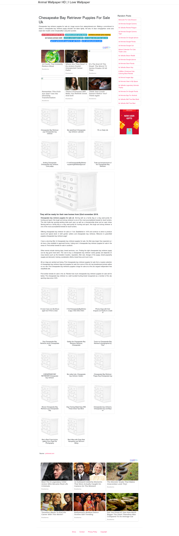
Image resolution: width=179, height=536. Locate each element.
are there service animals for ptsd (53, 35)
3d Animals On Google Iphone (128, 38)
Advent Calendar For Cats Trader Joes (127, 50)
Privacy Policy (92, 532)
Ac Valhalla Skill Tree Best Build (129, 99)
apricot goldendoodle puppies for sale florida (65, 41)
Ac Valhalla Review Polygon (128, 28)
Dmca (74, 532)
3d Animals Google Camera (128, 24)
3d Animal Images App (126, 77)
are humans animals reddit (53, 38)
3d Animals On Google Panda (128, 91)
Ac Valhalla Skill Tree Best (127, 103)
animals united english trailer (73, 38)
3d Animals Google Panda (127, 41)
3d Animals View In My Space (128, 81)
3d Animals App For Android (128, 95)
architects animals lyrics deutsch (76, 35)
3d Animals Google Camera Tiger (128, 32)
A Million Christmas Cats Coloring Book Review (126, 72)
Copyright (104, 532)
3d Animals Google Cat (126, 45)
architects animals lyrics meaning (99, 35)
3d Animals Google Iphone (127, 59)
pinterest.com (49, 453)
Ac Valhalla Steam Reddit (127, 55)
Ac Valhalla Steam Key (126, 67)
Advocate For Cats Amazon (128, 20)
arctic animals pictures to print (92, 41)
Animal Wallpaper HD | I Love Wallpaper (64, 2)
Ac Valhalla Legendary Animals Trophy (129, 86)
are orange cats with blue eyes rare (96, 38)
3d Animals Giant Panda (126, 63)
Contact (82, 532)
